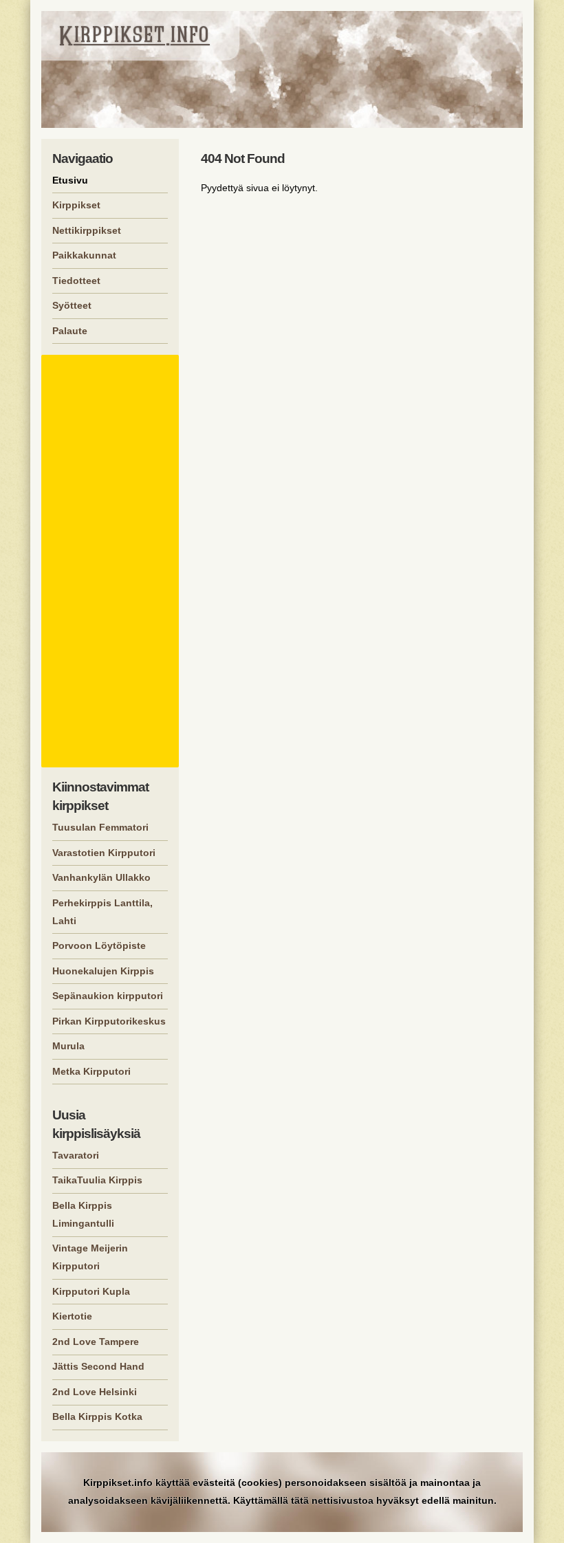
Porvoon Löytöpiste (99, 945)
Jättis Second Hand (98, 1366)
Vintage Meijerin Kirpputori (90, 1257)
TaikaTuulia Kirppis (97, 1179)
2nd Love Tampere (95, 1341)
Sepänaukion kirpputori (107, 995)
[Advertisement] (112, 561)
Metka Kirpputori (91, 1071)
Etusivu (70, 180)
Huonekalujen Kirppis (103, 970)
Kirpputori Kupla (91, 1291)
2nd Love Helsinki (94, 1391)
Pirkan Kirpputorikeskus (109, 1021)
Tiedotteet (76, 280)
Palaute (69, 330)
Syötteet (71, 305)
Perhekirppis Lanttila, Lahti (102, 911)
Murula (68, 1045)
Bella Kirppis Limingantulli (83, 1214)
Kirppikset (76, 204)
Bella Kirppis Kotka (97, 1416)
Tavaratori (75, 1155)
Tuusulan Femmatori (100, 827)
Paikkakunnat (84, 255)
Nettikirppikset (86, 230)
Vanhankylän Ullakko (101, 877)
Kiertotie (72, 1316)
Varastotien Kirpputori (103, 852)
